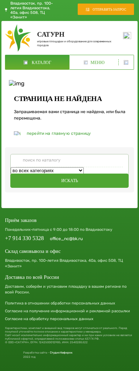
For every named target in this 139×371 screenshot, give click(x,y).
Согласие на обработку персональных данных (49, 319)
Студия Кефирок (61, 352)
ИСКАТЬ (69, 180)
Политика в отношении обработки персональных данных (60, 303)
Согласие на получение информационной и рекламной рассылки (67, 311)
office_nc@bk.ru (66, 238)
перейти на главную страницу (59, 133)
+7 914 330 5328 (24, 238)
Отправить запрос (109, 9)
